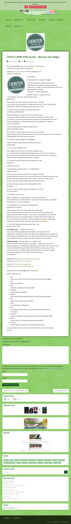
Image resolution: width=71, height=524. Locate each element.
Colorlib (55, 522)
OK (26, 7)
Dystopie (6, 460)
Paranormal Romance (9, 463)
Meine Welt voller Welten (11, 498)
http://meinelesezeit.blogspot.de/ (23, 266)
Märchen (55, 460)
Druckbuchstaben (8, 481)
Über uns (60, 20)
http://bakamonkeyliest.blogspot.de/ (29, 259)
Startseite (8, 20)
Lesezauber (6, 496)
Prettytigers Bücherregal (10, 494)
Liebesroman (47, 460)
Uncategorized (30, 61)
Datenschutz (18, 26)
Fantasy (17, 460)
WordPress (66, 522)
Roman (18, 463)
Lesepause (51, 20)
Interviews (42, 20)
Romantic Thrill (32, 463)
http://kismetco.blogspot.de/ (23, 261)
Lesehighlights (31, 20)
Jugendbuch (32, 460)
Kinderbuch (40, 460)
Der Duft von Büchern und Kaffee (13, 492)
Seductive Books (8, 490)
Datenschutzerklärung (37, 7)
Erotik (11, 460)
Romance (24, 463)
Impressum (8, 26)
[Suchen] (66, 472)
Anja (21, 61)
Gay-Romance (24, 460)
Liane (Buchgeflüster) (19, 71)
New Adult (61, 460)
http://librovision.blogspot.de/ (22, 264)
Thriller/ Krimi (57, 463)
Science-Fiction (48, 463)
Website (4, 378)
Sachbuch (40, 463)
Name (4, 371)
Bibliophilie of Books (9, 487)
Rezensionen (18, 20)
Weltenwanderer (8, 483)
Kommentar (6, 345)
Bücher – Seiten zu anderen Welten (14, 485)
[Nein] (69, 5)
